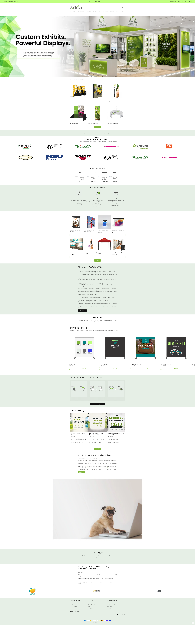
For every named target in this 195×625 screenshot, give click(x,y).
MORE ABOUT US (82, 310)
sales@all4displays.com (115, 205)
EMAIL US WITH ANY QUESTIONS (97, 404)
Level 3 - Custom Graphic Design (166, 364)
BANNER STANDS (88, 11)
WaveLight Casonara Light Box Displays (96, 101)
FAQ (89, 606)
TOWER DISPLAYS (81, 11)
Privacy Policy (90, 608)
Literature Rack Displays (87, 464)
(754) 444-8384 (82, 284)
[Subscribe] (105, 560)
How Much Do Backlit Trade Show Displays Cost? (78, 434)
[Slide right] (100, 372)
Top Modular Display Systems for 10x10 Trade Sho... (116, 434)
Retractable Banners (92, 123)
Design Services (180, 1)
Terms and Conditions (73, 606)
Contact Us (71, 604)
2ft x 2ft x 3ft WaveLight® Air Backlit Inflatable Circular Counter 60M (103, 231)
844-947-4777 (78, 206)
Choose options (76, 235)
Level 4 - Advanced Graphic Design (136, 364)
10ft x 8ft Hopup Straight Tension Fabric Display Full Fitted (76, 252)
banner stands (84, 272)
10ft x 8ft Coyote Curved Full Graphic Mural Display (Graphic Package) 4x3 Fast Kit (118, 252)
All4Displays (95, 622)
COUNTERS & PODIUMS (114, 11)
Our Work (71, 608)
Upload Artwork (173, 1)
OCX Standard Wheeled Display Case (75, 230)
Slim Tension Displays (74, 123)
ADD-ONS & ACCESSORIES (74, 13)
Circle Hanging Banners (112, 123)
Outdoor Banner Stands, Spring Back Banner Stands (104, 467)
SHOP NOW (81, 472)
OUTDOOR (121, 11)
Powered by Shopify (100, 622)
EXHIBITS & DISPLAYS (73, 11)
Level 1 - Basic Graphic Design (104, 364)
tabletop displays (97, 272)
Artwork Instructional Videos (112, 604)
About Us (71, 602)
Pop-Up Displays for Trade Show (76, 101)
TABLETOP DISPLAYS (96, 11)
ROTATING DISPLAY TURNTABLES (103, 13)
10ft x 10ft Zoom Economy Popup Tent (103, 252)
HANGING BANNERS (105, 11)
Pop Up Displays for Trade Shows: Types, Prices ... (96, 434)
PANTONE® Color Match (72, 364)
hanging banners (91, 272)
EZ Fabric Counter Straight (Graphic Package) (90, 252)
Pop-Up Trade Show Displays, (102, 461)
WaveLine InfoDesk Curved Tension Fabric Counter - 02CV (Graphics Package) (118, 231)
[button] (73, 12)
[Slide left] (95, 372)
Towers (87, 466)
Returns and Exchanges (92, 602)
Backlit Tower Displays (111, 101)
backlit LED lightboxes (108, 271)
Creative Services (110, 608)
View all (97, 127)
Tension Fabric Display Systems (90, 461)
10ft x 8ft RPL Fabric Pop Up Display (89, 230)
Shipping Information (91, 604)
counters (102, 272)
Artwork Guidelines (188, 1)
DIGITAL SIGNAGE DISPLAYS (84, 13)
